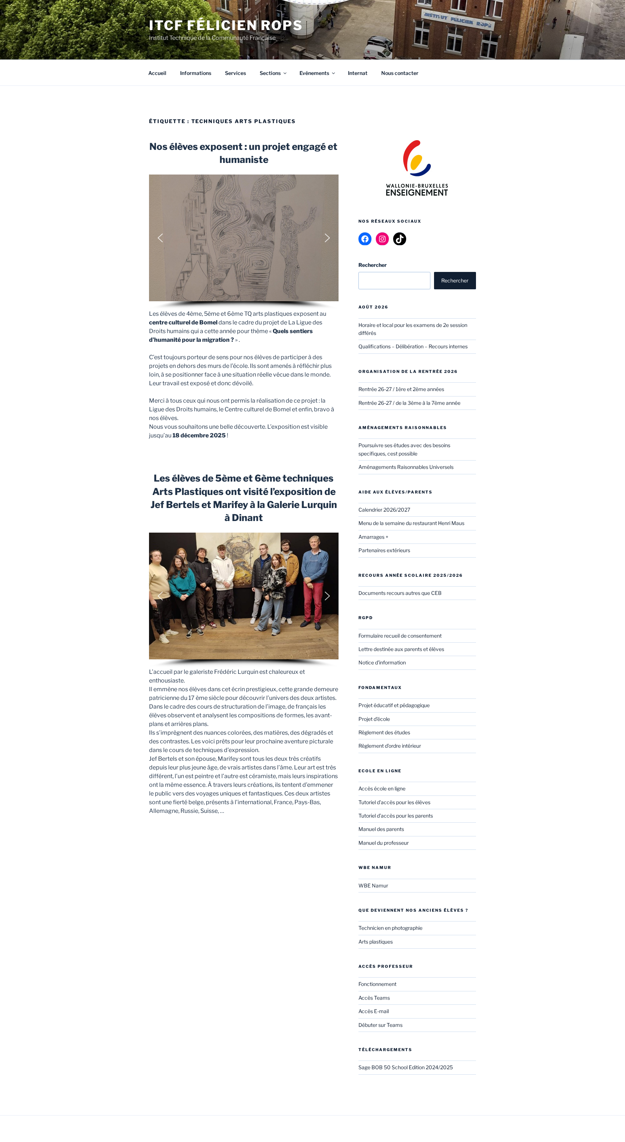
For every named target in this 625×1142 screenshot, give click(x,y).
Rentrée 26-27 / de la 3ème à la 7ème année (409, 403)
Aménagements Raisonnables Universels (406, 467)
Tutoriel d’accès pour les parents (395, 816)
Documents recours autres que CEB (400, 593)
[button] (160, 238)
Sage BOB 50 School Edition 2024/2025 (405, 1067)
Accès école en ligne (381, 788)
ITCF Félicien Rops (226, 25)
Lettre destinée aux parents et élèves (401, 649)
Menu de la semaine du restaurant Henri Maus (411, 523)
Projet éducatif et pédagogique (394, 705)
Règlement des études (384, 732)
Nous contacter (399, 73)
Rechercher (454, 280)
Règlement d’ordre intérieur (389, 746)
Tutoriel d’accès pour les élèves (394, 802)
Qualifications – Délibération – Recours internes (413, 346)
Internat (357, 73)
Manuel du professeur (383, 843)
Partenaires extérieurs (384, 550)
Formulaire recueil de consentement (400, 636)
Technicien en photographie (390, 928)
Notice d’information (382, 662)
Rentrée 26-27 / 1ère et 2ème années (401, 389)
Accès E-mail (373, 1011)
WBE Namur (373, 885)
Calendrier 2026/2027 (384, 510)
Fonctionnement (377, 984)
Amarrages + (373, 537)
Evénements (314, 73)
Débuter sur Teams (380, 1025)
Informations (195, 73)
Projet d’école (374, 719)
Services (235, 73)
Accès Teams (374, 998)
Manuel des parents (381, 829)
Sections (270, 73)
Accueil (157, 73)
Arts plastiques (375, 942)
